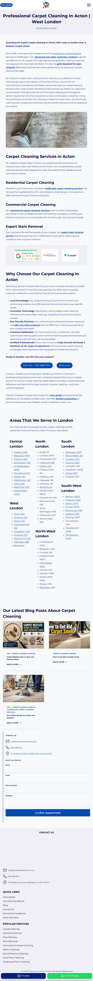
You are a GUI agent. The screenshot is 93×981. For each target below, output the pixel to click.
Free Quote (6, 5)
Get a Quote (9, 897)
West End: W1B (21, 487)
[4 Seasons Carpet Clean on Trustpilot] (70, 255)
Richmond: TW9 (74, 510)
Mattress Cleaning (12, 933)
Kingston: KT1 (20, 535)
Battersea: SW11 (73, 452)
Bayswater (19, 545)
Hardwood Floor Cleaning (16, 962)
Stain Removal (10, 941)
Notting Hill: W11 (22, 538)
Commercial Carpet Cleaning (18, 945)
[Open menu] (89, 5)
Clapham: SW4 (73, 500)
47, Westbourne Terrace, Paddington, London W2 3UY (31, 753)
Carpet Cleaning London (46, 28)
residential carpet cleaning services (64, 188)
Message (10, 796)
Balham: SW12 (73, 496)
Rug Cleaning (10, 937)
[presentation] (23, 635)
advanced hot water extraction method (56, 57)
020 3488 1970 (16, 747)
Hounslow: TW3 (22, 531)
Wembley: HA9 (47, 587)
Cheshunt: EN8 (47, 462)
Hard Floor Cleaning (13, 957)
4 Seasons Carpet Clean (40, 971)
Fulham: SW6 (20, 459)
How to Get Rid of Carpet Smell (66, 657)
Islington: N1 (46, 487)
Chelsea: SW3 (20, 452)
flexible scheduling (66, 399)
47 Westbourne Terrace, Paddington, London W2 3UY (28, 882)
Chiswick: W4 (20, 517)
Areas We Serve (11, 917)
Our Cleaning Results (13, 901)
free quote (56, 395)
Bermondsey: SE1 (74, 455)
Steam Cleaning (11, 949)
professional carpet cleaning (66, 53)
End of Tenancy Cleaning (15, 953)
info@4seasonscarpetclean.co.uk (24, 741)
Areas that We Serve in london (41, 420)
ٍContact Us (8, 909)
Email (7, 775)
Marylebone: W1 (22, 473)
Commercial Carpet (22, 205)
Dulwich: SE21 (73, 462)
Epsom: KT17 (72, 503)
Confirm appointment (48, 813)
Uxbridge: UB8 (21, 542)
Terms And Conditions (14, 913)
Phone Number (11, 785)
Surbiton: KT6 (72, 514)
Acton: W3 (19, 514)
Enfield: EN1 (45, 466)
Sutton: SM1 (71, 473)
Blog (5, 905)
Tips (8, 653)
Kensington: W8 (22, 462)
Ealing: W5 (19, 521)
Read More (13, 664)
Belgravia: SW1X (22, 455)
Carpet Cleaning (11, 929)
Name (8, 765)
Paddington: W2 (22, 480)
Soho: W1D (19, 484)
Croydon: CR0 (73, 459)
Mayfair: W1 (20, 476)
